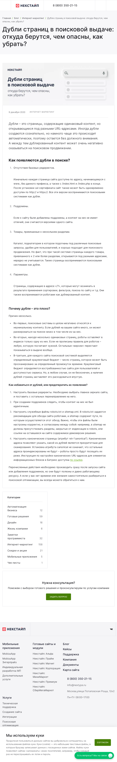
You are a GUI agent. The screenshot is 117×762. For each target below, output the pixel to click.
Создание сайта (12, 711)
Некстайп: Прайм (43, 658)
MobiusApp (9, 653)
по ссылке (76, 459)
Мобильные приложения (22, 556)
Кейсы (67, 649)
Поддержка (71, 654)
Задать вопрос (58, 597)
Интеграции (9, 716)
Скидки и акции (17, 550)
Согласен (102, 742)
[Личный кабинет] (100, 5)
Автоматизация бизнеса (16, 508)
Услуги (7, 697)
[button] (5, 5)
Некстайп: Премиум (45, 681)
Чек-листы (13, 562)
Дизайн (11, 522)
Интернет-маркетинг (33, 18)
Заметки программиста (16, 536)
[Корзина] (111, 5)
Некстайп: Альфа (43, 653)
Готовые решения (18, 516)
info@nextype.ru (76, 685)
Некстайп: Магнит (43, 663)
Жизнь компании (17, 528)
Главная (6, 18)
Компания (69, 659)
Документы (71, 664)
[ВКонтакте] (111, 629)
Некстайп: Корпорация (46, 668)
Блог (16, 18)
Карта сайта (71, 669)
